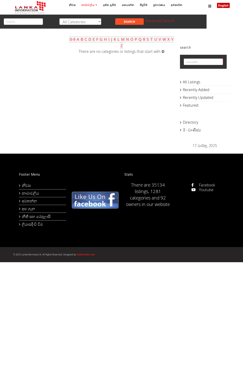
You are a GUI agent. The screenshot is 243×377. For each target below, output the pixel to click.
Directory (190, 122)
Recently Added (196, 89)
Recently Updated (198, 97)
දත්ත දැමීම (109, 5)
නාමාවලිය (88, 5)
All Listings (191, 81)
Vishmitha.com (86, 254)
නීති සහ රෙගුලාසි (36, 216)
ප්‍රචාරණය (159, 5)
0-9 (72, 39)
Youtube (205, 189)
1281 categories (145, 194)
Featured (190, 105)
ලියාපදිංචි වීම (32, 224)
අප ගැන (28, 208)
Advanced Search (159, 20)
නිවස (72, 5)
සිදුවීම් (144, 5)
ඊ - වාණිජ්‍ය (192, 129)
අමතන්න (176, 5)
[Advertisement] (38, 93)
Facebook (206, 185)
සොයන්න (128, 5)
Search (129, 21)
